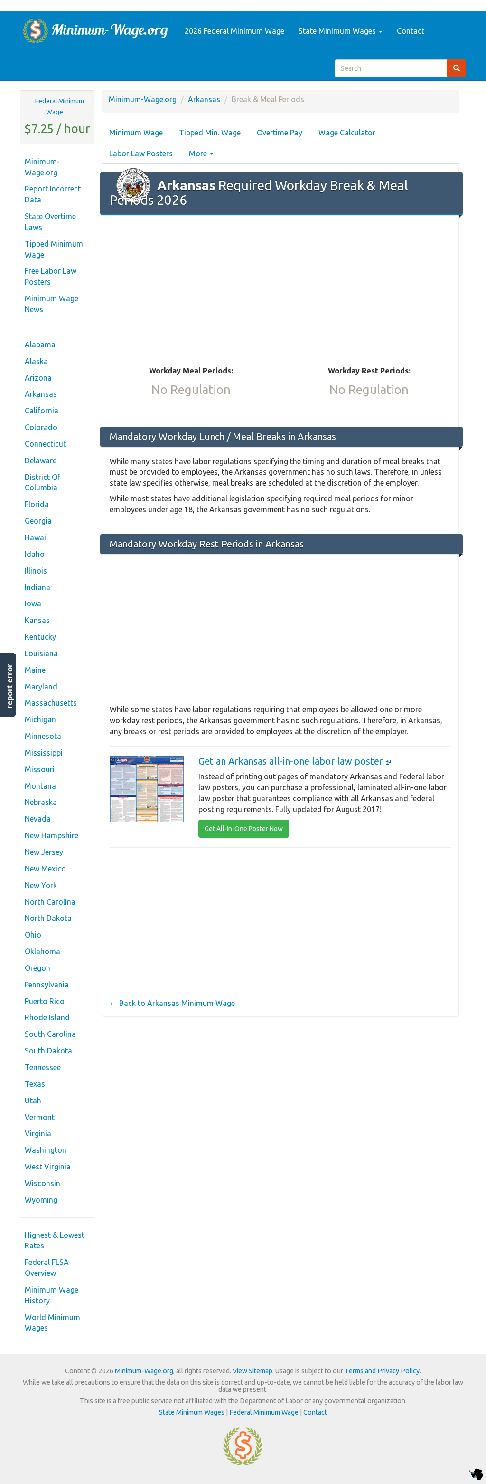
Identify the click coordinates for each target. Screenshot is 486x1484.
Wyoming (41, 1200)
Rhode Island (47, 1017)
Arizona (38, 377)
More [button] (199, 153)
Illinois (36, 570)
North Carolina (50, 902)
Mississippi (44, 752)
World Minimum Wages (52, 1322)
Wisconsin (42, 1183)
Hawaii (36, 537)
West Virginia (48, 1166)
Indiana (37, 587)
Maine (35, 670)
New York (41, 885)
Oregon (37, 968)
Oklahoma (42, 951)
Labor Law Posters (141, 153)
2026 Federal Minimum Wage (234, 31)
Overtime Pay (279, 132)
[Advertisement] (280, 291)
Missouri (40, 769)
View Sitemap (252, 1371)
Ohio (33, 934)
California (41, 410)
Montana (40, 786)
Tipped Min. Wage (210, 132)
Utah (33, 1100)
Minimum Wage (136, 132)
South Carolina (50, 1034)
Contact (410, 31)
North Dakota (48, 918)
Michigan (40, 719)
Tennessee (43, 1067)
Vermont (40, 1117)
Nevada (38, 818)
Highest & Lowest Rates (54, 1240)
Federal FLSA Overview (47, 1267)
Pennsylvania (47, 984)
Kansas (37, 620)
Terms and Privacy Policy (382, 1371)
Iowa (33, 603)
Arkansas (41, 394)
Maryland (41, 686)
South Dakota (48, 1050)
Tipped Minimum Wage (54, 249)
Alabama (40, 344)
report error (9, 686)
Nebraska (41, 802)
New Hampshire (51, 835)
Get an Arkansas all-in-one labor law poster (291, 761)
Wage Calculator (346, 132)
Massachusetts (51, 703)
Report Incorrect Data (53, 194)
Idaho (35, 554)
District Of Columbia (42, 482)
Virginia (38, 1133)
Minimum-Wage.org (42, 167)
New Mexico (45, 868)
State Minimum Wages (338, 31)
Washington (45, 1150)
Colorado (41, 427)
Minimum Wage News (51, 304)
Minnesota (43, 736)
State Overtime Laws (50, 221)
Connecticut (45, 444)
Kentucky (40, 636)
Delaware (40, 460)
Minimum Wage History (51, 1295)
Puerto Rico (45, 1001)
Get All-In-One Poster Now (244, 829)
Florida (37, 504)
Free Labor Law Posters (50, 276)
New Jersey (44, 852)
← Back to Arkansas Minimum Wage (172, 1003)
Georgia (38, 521)
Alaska (36, 361)
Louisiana (41, 653)
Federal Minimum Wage (59, 106)
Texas (35, 1084)
